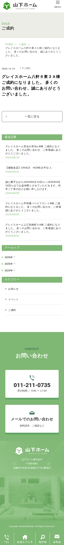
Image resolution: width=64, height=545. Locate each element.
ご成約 (22, 44)
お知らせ (13, 288)
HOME (9, 44)
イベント (13, 299)
